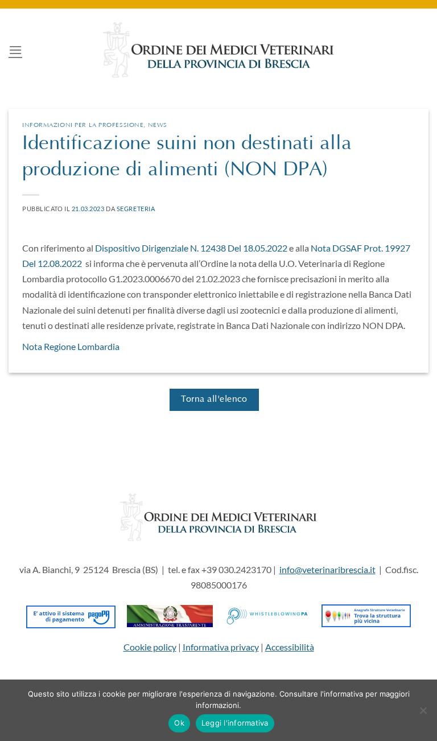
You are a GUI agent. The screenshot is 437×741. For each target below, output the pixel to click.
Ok (179, 722)
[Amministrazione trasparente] (170, 614)
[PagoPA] (71, 614)
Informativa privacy (221, 646)
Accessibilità (289, 646)
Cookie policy (149, 646)
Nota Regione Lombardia (70, 346)
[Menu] (15, 50)
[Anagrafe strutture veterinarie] (366, 614)
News (157, 125)
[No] (422, 714)
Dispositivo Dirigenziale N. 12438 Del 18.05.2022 (191, 247)
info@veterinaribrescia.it (327, 569)
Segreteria (136, 208)
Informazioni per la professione (82, 125)
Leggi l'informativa (235, 722)
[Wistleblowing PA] (267, 614)
